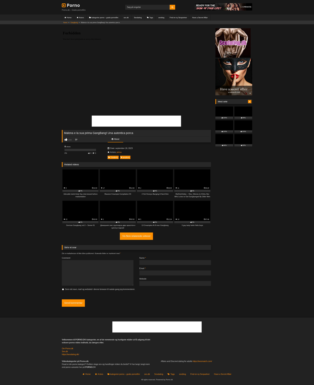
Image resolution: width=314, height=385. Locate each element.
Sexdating (138, 18)
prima (119, 152)
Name (142, 258)
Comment (66, 258)
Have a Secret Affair (200, 18)
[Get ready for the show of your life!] (223, 10)
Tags (151, 18)
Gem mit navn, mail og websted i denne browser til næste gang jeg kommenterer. (100, 289)
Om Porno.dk (67, 348)
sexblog (161, 18)
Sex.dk (65, 351)
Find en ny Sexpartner (178, 18)
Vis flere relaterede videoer (136, 236)
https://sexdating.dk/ (70, 354)
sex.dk (126, 18)
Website (142, 279)
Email (142, 268)
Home (69, 18)
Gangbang (74, 22)
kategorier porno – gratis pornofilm (105, 18)
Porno (73, 5)
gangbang (126, 157)
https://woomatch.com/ (202, 361)
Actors (81, 18)
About (116, 139)
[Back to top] (306, 377)
